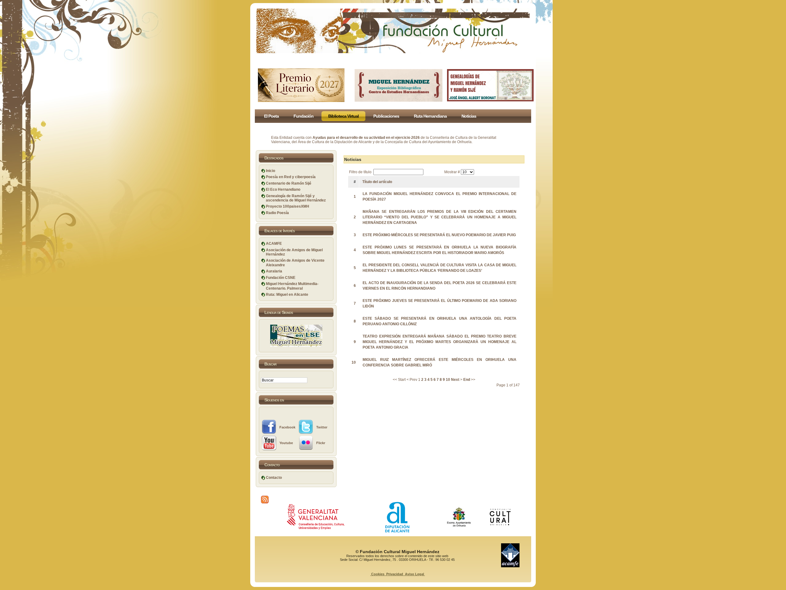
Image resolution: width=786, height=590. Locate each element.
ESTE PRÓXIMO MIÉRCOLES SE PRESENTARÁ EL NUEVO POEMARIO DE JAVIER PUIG (439, 235)
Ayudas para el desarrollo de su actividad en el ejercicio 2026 (366, 137)
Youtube (286, 443)
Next (455, 379)
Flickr (320, 443)
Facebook (287, 427)
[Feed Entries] (265, 499)
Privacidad (394, 574)
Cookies (377, 574)
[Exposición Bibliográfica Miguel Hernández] (398, 100)
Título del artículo (377, 182)
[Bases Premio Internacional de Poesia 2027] (301, 101)
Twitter (321, 427)
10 (448, 379)
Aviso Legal (414, 574)
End (466, 379)
